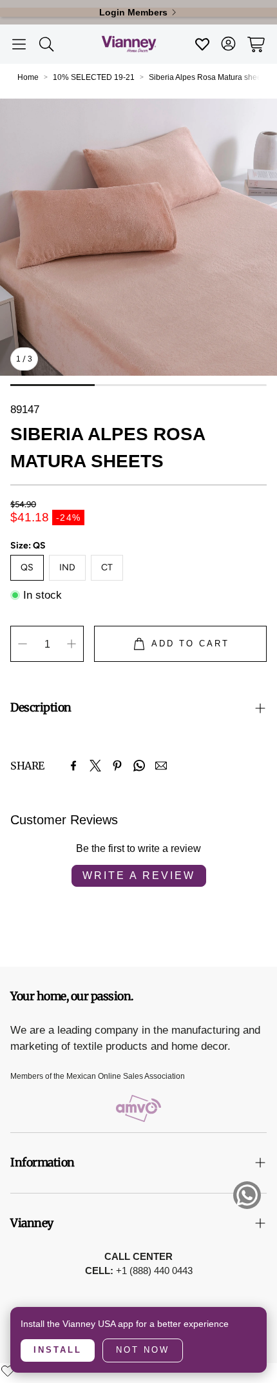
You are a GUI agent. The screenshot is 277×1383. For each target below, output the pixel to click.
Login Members (133, 12)
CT (107, 567)
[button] (19, 44)
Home (28, 77)
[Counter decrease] (22, 643)
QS (27, 567)
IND (67, 567)
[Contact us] (247, 1195)
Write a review (138, 875)
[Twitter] (95, 765)
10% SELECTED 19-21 (94, 77)
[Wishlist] (7, 1370)
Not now (142, 1350)
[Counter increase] (71, 643)
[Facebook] (73, 765)
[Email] (161, 765)
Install (57, 1350)
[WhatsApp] (139, 765)
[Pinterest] (117, 765)
